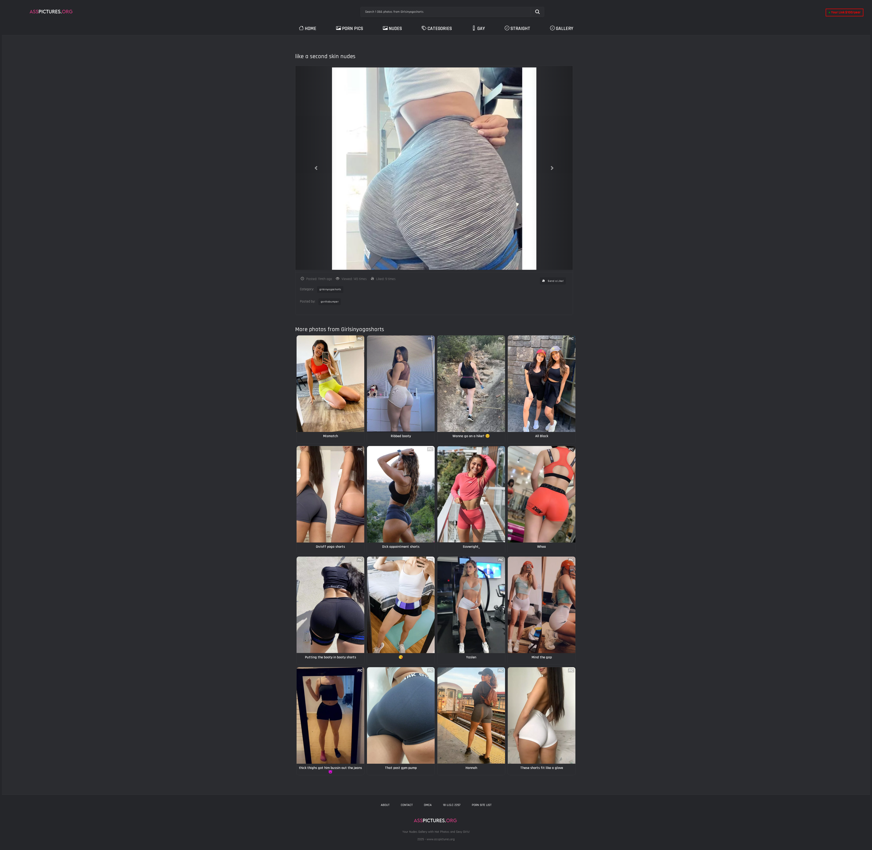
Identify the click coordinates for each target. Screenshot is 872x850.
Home (310, 28)
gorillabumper (330, 301)
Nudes (395, 28)
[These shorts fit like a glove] (541, 715)
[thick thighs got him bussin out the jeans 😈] (330, 715)
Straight (520, 28)
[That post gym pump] (401, 715)
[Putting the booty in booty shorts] (330, 605)
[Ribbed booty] (401, 383)
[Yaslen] (471, 605)
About (385, 805)
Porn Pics (352, 28)
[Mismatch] (330, 383)
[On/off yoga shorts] (330, 494)
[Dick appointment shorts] (401, 494)
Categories (440, 28)
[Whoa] (541, 494)
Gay (481, 28)
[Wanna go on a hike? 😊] (471, 383)
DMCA (428, 805)
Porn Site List (481, 805)
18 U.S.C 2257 (452, 805)
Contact (407, 805)
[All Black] (541, 383)
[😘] (401, 605)
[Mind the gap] (541, 605)
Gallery (564, 28)
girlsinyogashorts (330, 289)
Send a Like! (555, 281)
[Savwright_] (471, 494)
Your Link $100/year (844, 12)
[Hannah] (471, 715)
